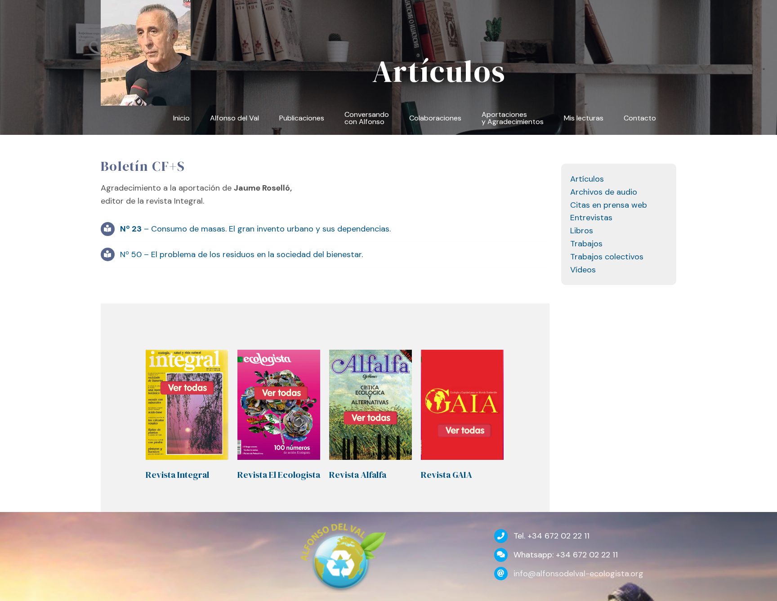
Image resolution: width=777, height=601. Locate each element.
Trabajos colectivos (606, 256)
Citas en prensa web (608, 205)
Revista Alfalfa (357, 474)
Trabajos (586, 243)
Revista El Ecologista (278, 474)
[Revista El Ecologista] (278, 405)
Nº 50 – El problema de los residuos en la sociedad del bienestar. (241, 254)
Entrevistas (591, 217)
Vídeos (583, 269)
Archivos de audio (603, 192)
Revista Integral (177, 474)
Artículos (587, 179)
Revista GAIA (446, 474)
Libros (581, 230)
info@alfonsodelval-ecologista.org (578, 573)
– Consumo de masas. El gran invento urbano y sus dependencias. (255, 228)
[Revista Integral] (187, 405)
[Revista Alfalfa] (370, 405)
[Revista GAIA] (462, 405)
